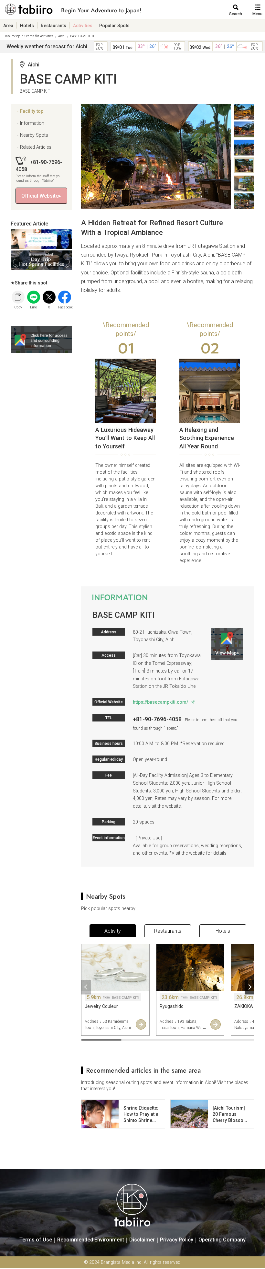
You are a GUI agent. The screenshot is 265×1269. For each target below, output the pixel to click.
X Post (49, 297)
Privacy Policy (176, 1239)
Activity (112, 930)
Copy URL (18, 297)
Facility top (31, 111)
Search (235, 14)
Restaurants (53, 25)
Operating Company (222, 1239)
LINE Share (33, 297)
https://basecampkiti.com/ (160, 702)
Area (8, 25)
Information (32, 123)
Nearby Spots (34, 135)
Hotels (27, 25)
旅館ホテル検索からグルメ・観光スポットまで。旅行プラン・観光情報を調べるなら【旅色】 (73, 11)
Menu (257, 14)
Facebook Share (64, 297)
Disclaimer (142, 1239)
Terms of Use (35, 1239)
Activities (82, 25)
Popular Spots (114, 25)
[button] (86, 987)
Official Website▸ (41, 195)
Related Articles (35, 147)
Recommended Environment (90, 1239)
